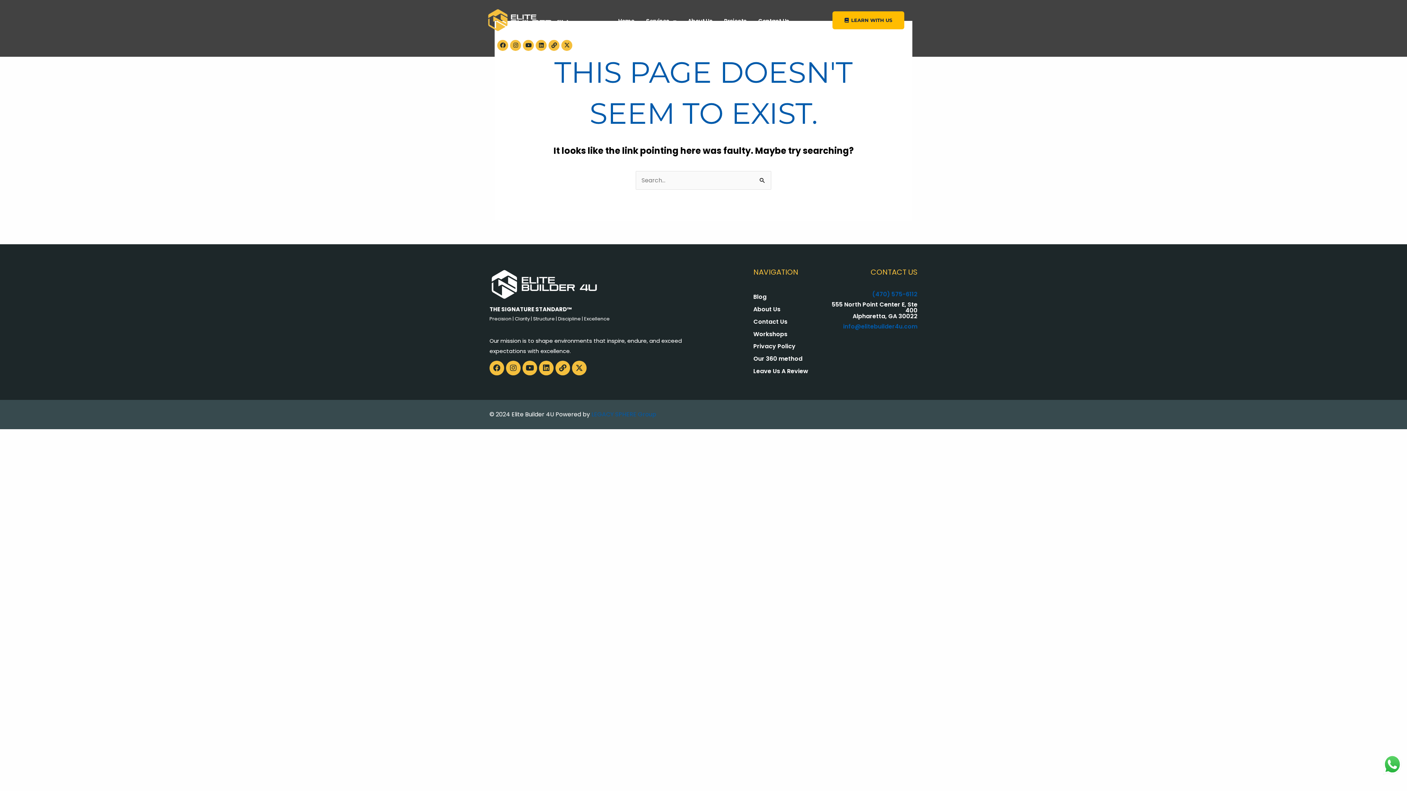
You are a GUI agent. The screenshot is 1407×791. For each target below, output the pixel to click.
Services (657, 21)
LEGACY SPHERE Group (623, 414)
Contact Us (773, 21)
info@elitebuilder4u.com (880, 326)
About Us (700, 21)
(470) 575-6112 (894, 294)
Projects (735, 21)
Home (626, 21)
